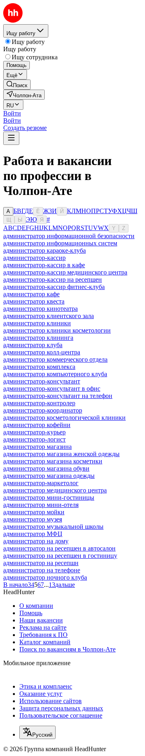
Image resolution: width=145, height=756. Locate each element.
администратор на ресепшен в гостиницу (60, 555)
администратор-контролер (39, 403)
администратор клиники (37, 323)
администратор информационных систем (60, 243)
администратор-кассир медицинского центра (65, 272)
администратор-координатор (42, 410)
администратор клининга (38, 337)
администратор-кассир (34, 257)
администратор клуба (32, 344)
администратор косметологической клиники (64, 417)
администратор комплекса (39, 366)
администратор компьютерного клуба (55, 374)
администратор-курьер (34, 432)
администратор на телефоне (41, 570)
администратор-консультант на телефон (57, 395)
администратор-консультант (41, 381)
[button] (12, 113)
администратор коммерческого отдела (55, 359)
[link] (17, 85)
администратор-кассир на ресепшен (52, 279)
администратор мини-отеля (41, 504)
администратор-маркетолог (41, 483)
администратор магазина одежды (49, 475)
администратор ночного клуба (45, 577)
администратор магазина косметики (52, 461)
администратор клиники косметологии (57, 330)
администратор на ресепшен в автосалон (59, 548)
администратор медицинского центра (55, 490)
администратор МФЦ (32, 533)
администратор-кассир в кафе (44, 265)
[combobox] (37, 732)
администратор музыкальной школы (53, 526)
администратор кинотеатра (40, 308)
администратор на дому (35, 541)
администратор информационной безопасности (69, 235)
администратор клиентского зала (48, 315)
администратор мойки (33, 512)
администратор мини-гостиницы (48, 497)
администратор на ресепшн (41, 562)
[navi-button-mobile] (11, 138)
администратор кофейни (36, 424)
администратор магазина (37, 446)
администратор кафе (31, 294)
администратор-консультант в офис (51, 388)
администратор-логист (34, 439)
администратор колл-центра (41, 352)
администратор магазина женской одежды (61, 453)
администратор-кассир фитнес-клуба (54, 286)
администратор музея (32, 519)
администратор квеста (33, 301)
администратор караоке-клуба (44, 250)
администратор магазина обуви (46, 468)
